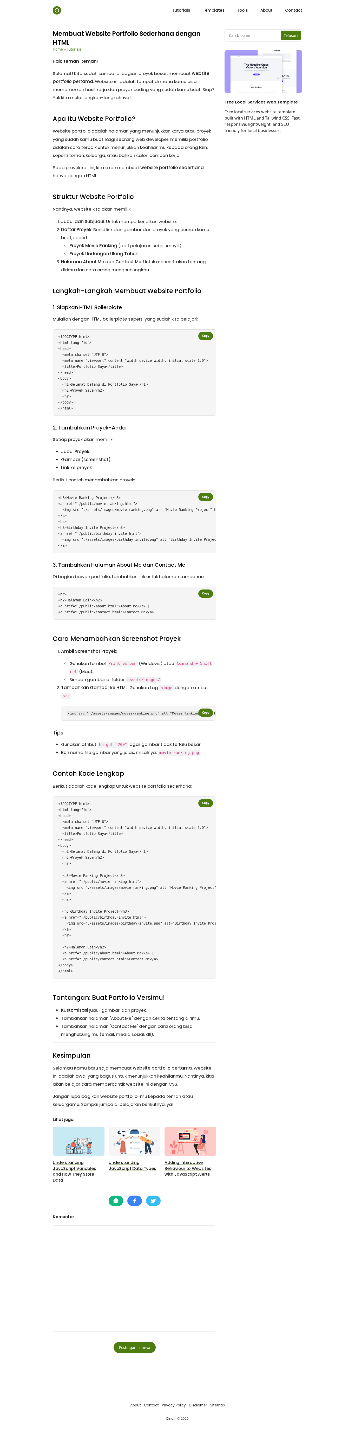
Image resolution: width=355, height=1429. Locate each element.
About (135, 1405)
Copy (205, 336)
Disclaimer (198, 1405)
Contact (151, 1405)
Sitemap (217, 1405)
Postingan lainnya (134, 1347)
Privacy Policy (174, 1405)
